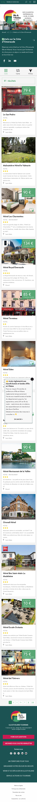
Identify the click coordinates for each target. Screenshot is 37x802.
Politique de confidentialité (18, 789)
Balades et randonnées (13, 2)
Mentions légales (18, 785)
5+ (21, 702)
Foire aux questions (18, 737)
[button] (34, 40)
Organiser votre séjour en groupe (18, 766)
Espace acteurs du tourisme (18, 776)
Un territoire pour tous (18, 761)
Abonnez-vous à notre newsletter (18, 743)
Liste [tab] (6, 74)
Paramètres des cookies (18, 792)
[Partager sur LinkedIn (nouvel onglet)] (9, 61)
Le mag (3, 2)
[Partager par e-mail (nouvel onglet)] (15, 61)
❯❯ (32, 702)
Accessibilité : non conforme (18, 799)
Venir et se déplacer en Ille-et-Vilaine (18, 771)
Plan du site (18, 795)
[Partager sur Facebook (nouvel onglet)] (4, 61)
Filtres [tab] (30, 74)
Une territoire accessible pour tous (10, 6)
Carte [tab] (18, 74)
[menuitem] (28, 12)
